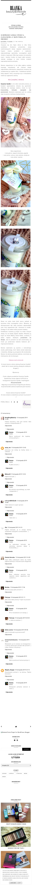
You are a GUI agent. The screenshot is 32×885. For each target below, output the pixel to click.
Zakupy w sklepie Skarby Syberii (16, 824)
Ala (6, 527)
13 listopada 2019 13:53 (18, 474)
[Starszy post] (30, 726)
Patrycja (7, 597)
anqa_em (8, 447)
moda (25, 773)
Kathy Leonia (9, 630)
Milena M (7, 474)
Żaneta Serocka (10, 557)
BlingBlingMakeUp (10, 417)
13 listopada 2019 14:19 (15, 527)
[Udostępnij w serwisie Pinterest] (17, 402)
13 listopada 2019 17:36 (17, 587)
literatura (19, 773)
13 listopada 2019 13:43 (18, 447)
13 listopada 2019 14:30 (23, 557)
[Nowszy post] (1, 726)
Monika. (7, 587)
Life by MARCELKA (10, 500)
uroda (4, 776)
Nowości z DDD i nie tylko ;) (16, 848)
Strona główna (16, 25)
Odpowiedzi (10, 429)
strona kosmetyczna (11, 640)
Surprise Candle (6, 84)
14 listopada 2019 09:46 (20, 630)
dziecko (4, 773)
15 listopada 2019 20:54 (22, 618)
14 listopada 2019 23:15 (22, 670)
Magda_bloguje (9, 670)
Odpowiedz (8, 425)
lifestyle (20, 41)
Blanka (11, 432)
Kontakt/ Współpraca (16, 28)
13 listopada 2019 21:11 (18, 597)
